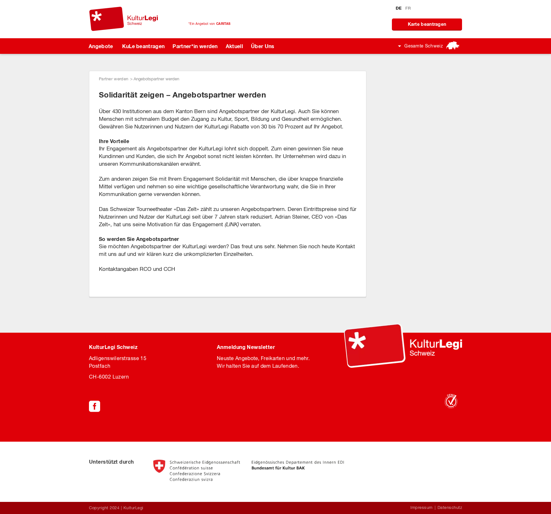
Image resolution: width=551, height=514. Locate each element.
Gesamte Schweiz (423, 45)
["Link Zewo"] (451, 401)
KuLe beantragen (143, 46)
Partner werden (113, 78)
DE (399, 8)
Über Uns (263, 46)
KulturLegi (133, 507)
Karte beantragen (427, 24)
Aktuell (234, 46)
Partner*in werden (195, 46)
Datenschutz (449, 507)
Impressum (421, 507)
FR (408, 8)
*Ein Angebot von (209, 23)
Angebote (101, 46)
